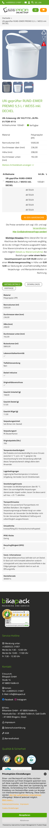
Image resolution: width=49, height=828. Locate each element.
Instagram (21, 699)
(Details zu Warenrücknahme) (29, 251)
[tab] (12, 284)
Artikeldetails (12, 284)
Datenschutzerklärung (14, 727)
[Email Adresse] (25, 2)
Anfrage (9, 288)
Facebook (8, 699)
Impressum (9, 722)
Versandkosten (39, 228)
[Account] (29, 2)
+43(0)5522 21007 (11, 646)
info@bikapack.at (17, 694)
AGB (6, 733)
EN (40, 2)
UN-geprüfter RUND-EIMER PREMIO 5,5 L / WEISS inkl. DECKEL (19, 182)
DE (36, 2)
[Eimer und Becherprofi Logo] (16, 10)
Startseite (6, 18)
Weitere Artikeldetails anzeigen (17, 165)
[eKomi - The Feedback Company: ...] (15, 618)
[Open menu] (35, 10)
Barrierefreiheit (11, 738)
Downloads (33, 284)
